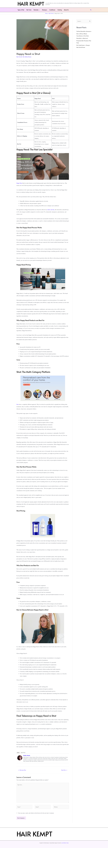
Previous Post (22, 770)
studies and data (50, 209)
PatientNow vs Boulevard (82, 38)
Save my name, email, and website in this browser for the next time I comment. (36, 813)
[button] (39, 10)
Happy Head (19, 183)
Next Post (64, 770)
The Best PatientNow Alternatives (83, 31)
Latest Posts (23, 752)
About (18, 752)
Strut (17, 404)
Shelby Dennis (26, 755)
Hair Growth (19, 57)
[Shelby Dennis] (19, 757)
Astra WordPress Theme (65, 842)
